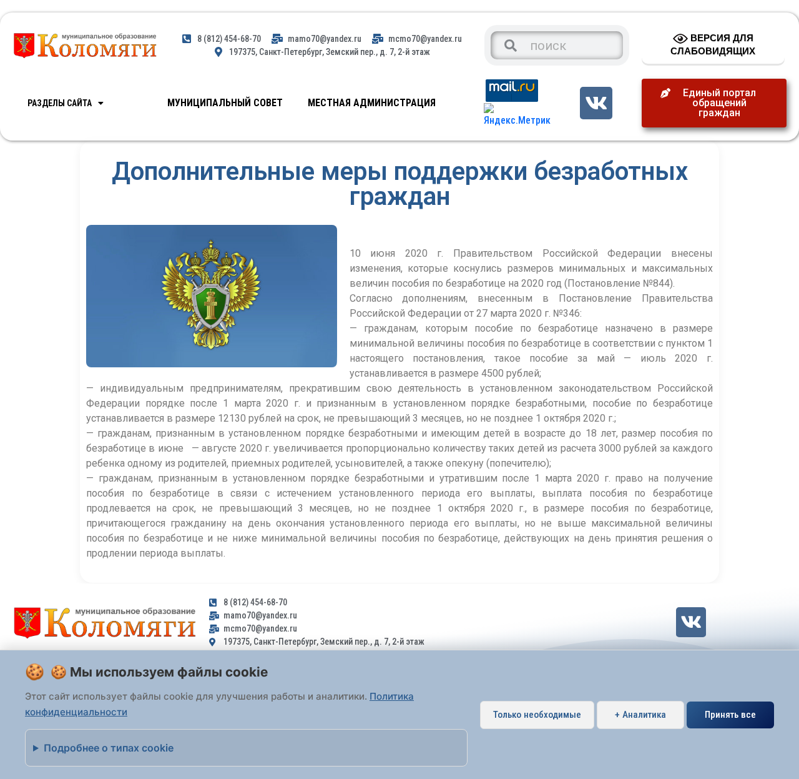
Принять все (730, 714)
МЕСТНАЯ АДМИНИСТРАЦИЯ (372, 103)
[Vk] (596, 103)
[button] (714, 103)
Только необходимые (537, 714)
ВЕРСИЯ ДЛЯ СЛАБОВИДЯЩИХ (712, 44)
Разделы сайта (59, 103)
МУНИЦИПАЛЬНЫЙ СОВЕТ (225, 103)
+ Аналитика (640, 714)
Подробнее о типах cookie (109, 748)
